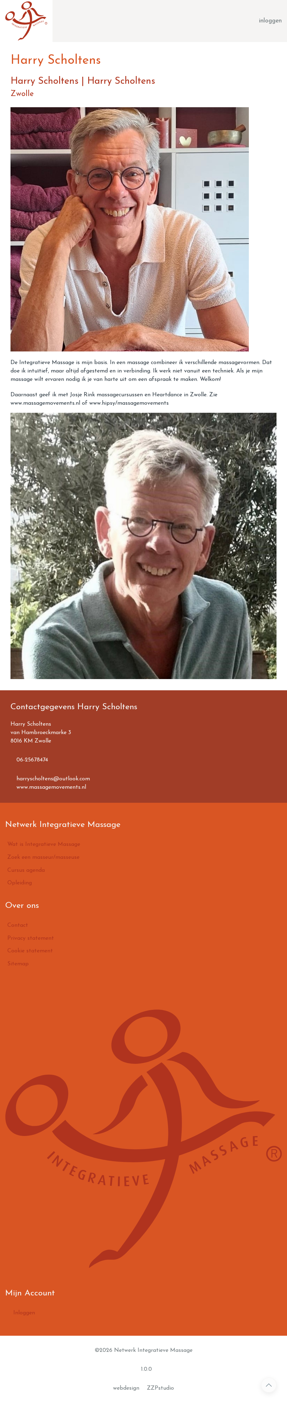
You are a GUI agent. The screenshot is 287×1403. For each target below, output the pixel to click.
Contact (17, 925)
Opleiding (19, 883)
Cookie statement (30, 951)
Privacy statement (30, 938)
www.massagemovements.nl (50, 787)
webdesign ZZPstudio (143, 1388)
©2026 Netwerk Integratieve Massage (143, 1350)
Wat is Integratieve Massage (43, 844)
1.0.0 (145, 1369)
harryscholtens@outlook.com (52, 779)
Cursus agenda (26, 870)
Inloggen (23, 1313)
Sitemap (18, 964)
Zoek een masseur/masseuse (43, 857)
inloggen (270, 21)
